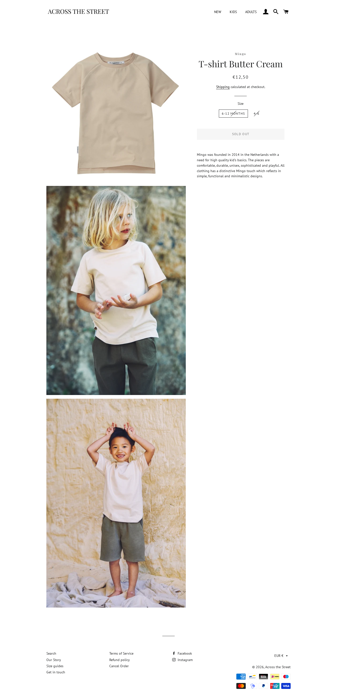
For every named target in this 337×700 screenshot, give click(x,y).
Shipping (223, 87)
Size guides (54, 666)
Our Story (53, 660)
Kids (233, 12)
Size (240, 103)
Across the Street (278, 667)
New (217, 12)
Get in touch (55, 672)
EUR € (278, 655)
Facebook (184, 653)
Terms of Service (121, 653)
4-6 (256, 113)
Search (51, 653)
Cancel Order (119, 666)
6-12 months (233, 113)
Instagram (185, 660)
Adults (251, 12)
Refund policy (119, 660)
